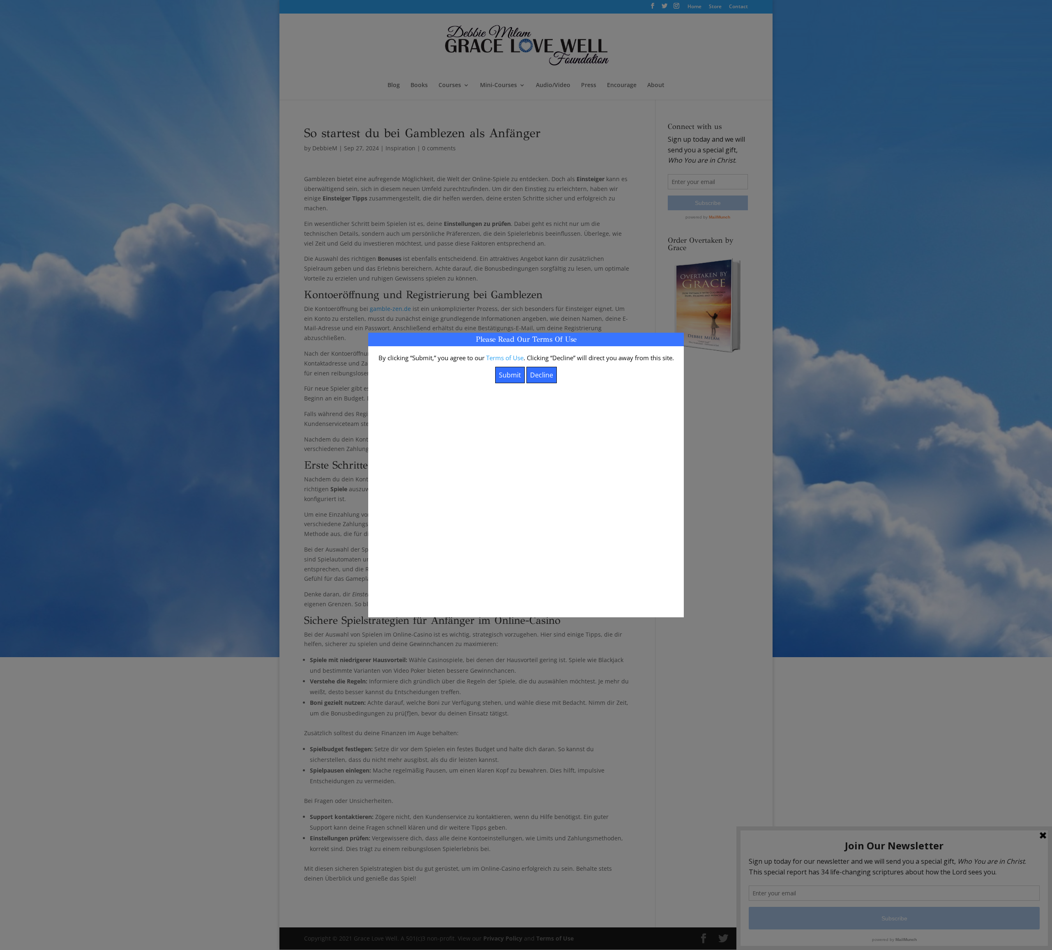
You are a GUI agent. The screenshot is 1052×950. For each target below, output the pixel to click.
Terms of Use (505, 358)
